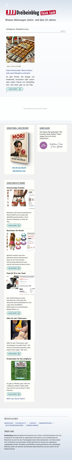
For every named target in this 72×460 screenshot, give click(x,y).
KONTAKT (32, 423)
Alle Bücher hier (19, 171)
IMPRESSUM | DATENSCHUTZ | (16, 423)
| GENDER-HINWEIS (31, 425)
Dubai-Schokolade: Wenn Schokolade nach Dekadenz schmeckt (19, 71)
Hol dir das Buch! (19, 168)
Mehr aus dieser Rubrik (16, 399)
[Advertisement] (36, 108)
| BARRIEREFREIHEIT (44, 423)
